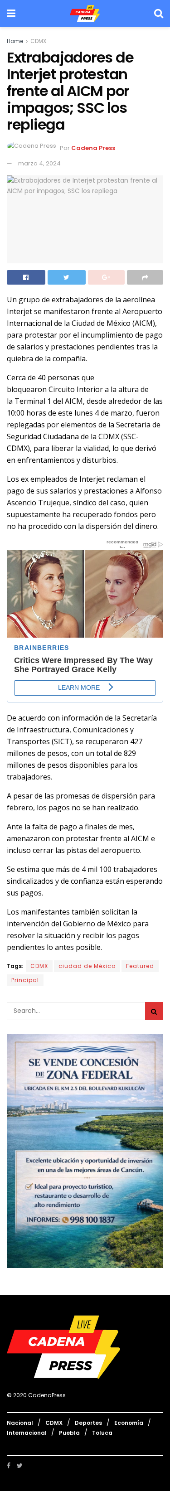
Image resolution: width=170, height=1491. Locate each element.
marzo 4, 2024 (39, 163)
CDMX (38, 41)
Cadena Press (93, 148)
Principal (25, 980)
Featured (140, 966)
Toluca (102, 1433)
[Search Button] (154, 1011)
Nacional (20, 1423)
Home (15, 41)
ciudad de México (87, 966)
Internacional (27, 1433)
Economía (128, 1423)
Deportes (88, 1423)
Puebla (69, 1433)
